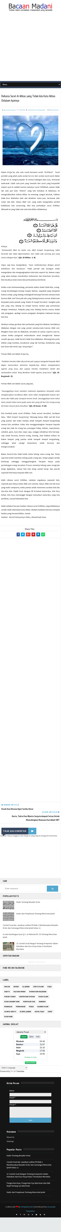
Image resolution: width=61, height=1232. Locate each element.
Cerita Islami (38, 987)
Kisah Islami (43, 997)
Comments (53, 110)
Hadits (7, 992)
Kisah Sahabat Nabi (12, 1002)
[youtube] (40, 1214)
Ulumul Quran (25, 1012)
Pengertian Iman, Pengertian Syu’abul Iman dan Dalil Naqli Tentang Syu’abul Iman (28, 1184)
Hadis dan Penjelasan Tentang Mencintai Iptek (35, 913)
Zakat (50, 1012)
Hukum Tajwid (9, 997)
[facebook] (20, 1214)
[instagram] (28, 1214)
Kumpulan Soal (29, 1002)
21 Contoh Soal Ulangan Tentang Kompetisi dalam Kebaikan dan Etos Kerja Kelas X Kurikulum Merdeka (37, 946)
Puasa (31, 1007)
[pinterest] (44, 1214)
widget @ (30, 962)
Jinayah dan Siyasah (27, 997)
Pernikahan (20, 1007)
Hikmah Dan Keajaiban (36, 110)
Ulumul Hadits (10, 1012)
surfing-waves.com (39, 962)
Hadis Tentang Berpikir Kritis (28, 902)
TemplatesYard (27, 1206)
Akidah (16, 987)
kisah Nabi (8, 1017)
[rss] (32, 1214)
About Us (10, 1137)
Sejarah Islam (42, 1007)
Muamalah (8, 1007)
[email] (36, 1214)
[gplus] (24, 1214)
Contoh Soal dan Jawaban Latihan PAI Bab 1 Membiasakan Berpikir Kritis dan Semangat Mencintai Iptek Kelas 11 (30, 926)
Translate (20, 1071)
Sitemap (10, 1141)
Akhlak (7, 987)
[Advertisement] (30, 49)
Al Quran (26, 987)
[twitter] (16, 1214)
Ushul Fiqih (39, 1012)
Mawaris (42, 1002)
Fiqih (49, 987)
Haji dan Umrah (19, 992)
